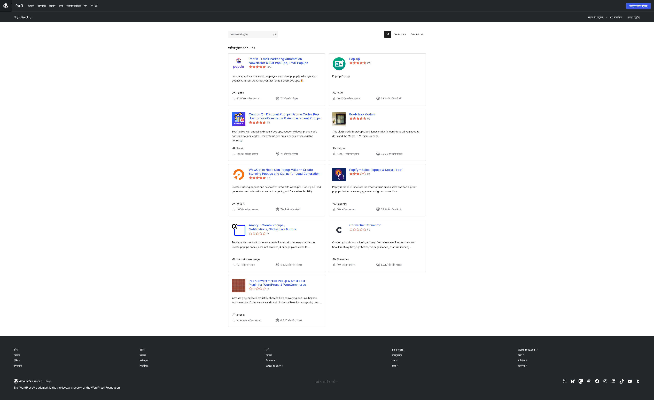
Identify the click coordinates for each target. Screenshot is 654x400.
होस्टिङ (17, 360)
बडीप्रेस (523, 365)
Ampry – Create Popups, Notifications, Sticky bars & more (273, 227)
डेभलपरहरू (270, 360)
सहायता (269, 355)
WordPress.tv (275, 365)
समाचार (17, 355)
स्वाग (395, 365)
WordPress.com (528, 349)
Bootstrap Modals (362, 114)
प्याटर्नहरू (144, 365)
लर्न (267, 349)
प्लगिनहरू (144, 360)
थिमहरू (143, 355)
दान (395, 360)
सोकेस (142, 349)
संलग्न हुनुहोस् (397, 349)
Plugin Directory (23, 17)
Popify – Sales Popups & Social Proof (375, 170)
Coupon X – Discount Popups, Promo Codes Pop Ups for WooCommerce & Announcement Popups (285, 116)
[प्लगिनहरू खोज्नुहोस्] (274, 34)
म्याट (521, 355)
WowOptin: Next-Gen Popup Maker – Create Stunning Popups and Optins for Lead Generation (284, 171)
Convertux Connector (365, 225)
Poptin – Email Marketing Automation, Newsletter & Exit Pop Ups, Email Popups (278, 61)
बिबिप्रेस (523, 360)
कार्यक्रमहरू (397, 355)
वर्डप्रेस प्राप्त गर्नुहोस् (638, 5)
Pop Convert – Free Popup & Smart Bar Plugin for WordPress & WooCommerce (277, 282)
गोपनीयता (18, 365)
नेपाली (48, 381)
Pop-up (354, 59)
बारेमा (16, 349)
